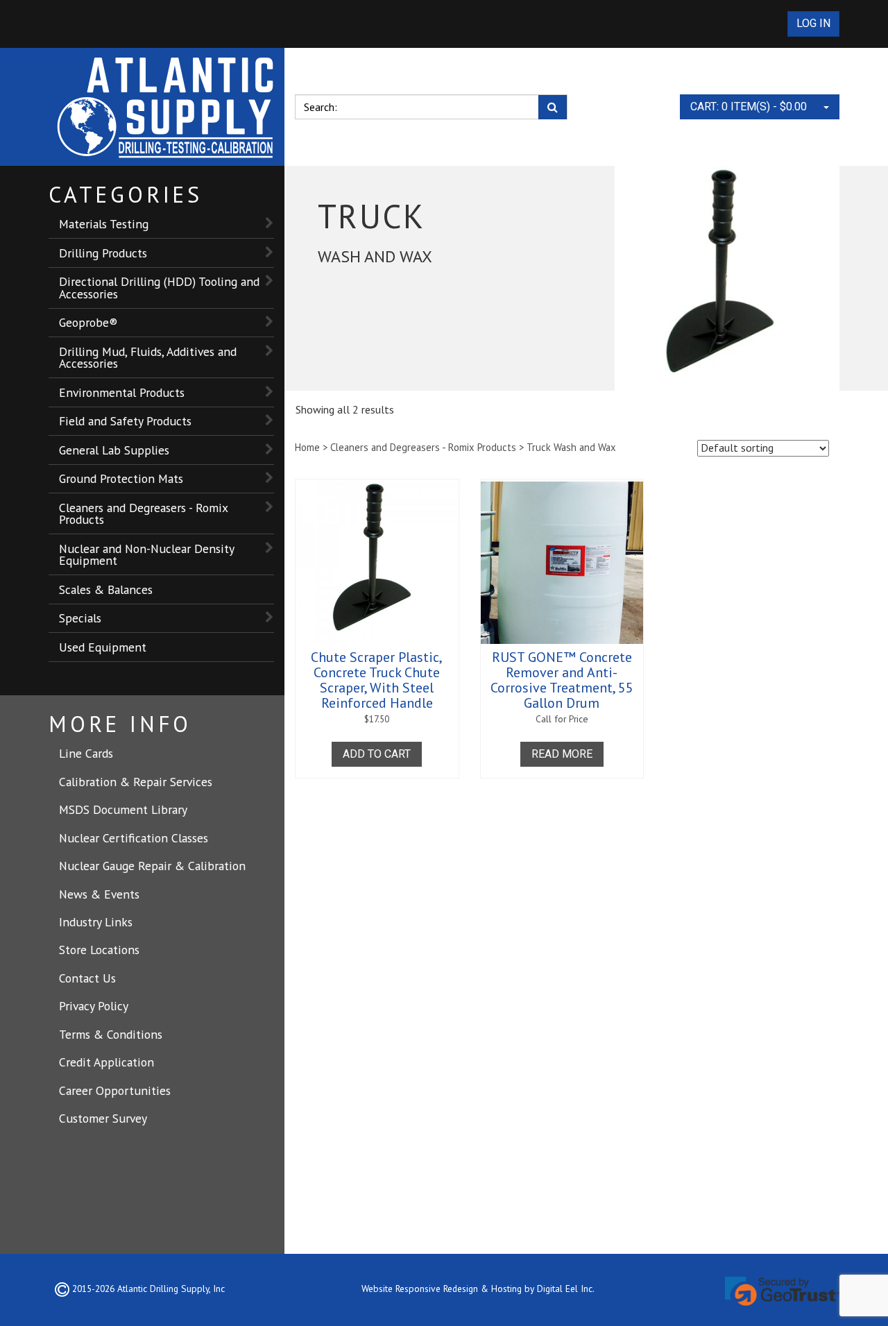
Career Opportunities (115, 1090)
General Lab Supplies (114, 450)
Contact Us (87, 978)
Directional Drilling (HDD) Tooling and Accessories (159, 287)
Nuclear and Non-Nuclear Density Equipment (146, 555)
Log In (813, 23)
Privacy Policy (93, 1006)
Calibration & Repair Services (135, 782)
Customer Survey (103, 1118)
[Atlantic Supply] (166, 107)
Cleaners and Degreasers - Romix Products (143, 514)
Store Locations (99, 950)
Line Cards (86, 753)
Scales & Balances (106, 589)
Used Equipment (102, 647)
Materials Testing (103, 224)
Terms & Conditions (110, 1034)
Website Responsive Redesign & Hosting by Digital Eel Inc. (478, 1288)
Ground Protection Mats (121, 478)
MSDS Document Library (123, 809)
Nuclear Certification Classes (133, 838)
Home (307, 447)
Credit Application (106, 1062)
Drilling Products (103, 253)
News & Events (99, 894)
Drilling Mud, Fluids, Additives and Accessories (148, 357)
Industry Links (96, 922)
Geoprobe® (88, 322)
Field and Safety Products (125, 421)
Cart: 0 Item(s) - (748, 106)
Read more (561, 753)
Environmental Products (122, 392)
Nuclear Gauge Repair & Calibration (152, 866)
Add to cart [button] (377, 753)
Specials (80, 618)
